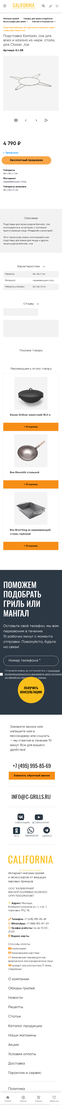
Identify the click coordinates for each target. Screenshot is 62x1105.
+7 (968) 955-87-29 (38, 923)
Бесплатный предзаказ (26, 160)
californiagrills (22, 822)
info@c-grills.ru (31, 796)
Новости (15, 998)
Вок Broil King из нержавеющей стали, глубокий (30, 532)
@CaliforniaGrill (40, 822)
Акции (13, 1045)
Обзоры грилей (21, 988)
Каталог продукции (25, 1026)
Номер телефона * (25, 660)
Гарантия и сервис (24, 1073)
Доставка (16, 1063)
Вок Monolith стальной (24, 472)
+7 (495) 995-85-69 (35, 919)
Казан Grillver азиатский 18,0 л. (30, 415)
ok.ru (16, 836)
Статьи (14, 1016)
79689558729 (31, 836)
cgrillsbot (47, 836)
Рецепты (15, 1007)
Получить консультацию (31, 690)
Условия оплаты (22, 1054)
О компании (18, 979)
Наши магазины (22, 1035)
